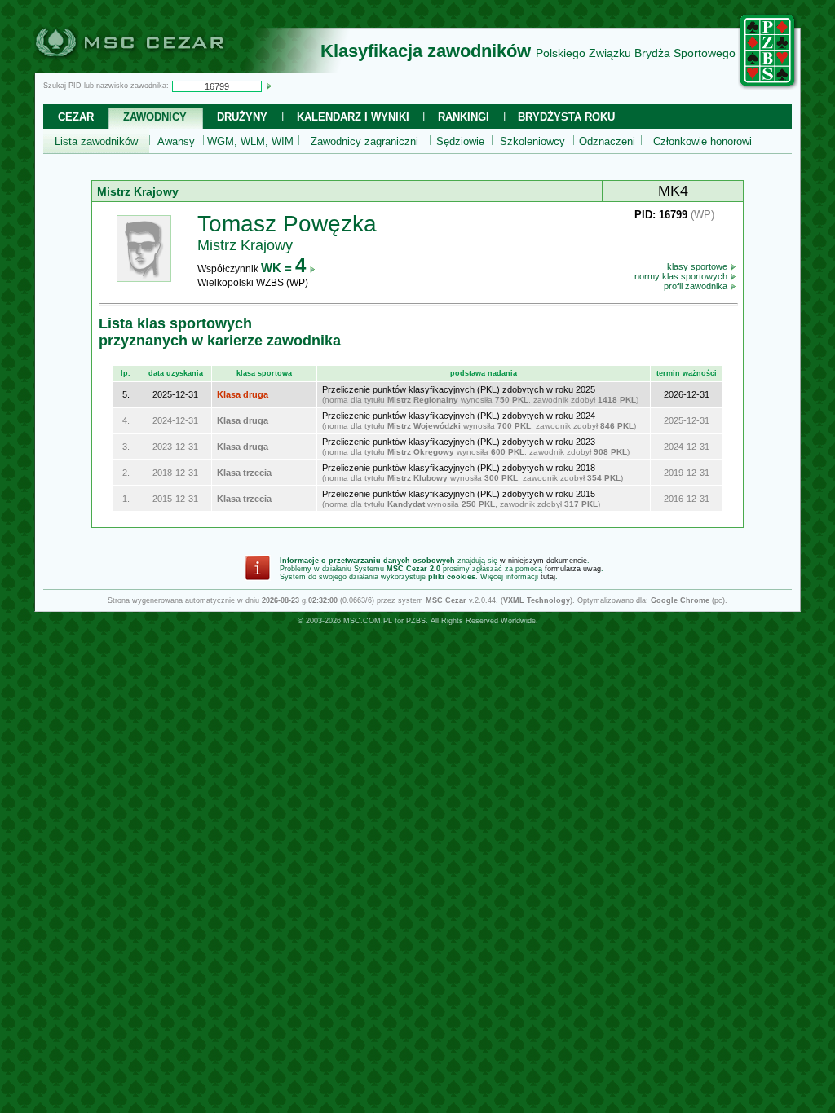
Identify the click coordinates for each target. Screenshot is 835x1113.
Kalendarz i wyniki (353, 117)
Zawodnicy (155, 117)
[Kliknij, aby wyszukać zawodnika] (269, 85)
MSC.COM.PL (367, 621)
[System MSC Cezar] (156, 68)
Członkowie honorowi (702, 141)
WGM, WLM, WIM (250, 141)
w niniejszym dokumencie (543, 560)
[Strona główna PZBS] (768, 87)
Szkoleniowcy (532, 141)
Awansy (176, 141)
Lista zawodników (96, 141)
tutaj (548, 577)
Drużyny (242, 117)
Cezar (76, 117)
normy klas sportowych (682, 276)
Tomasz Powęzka (287, 223)
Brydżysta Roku (566, 117)
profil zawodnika (697, 286)
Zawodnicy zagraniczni (364, 141)
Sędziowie (460, 141)
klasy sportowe (698, 266)
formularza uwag (573, 569)
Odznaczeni (607, 141)
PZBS (416, 621)
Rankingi (463, 117)
